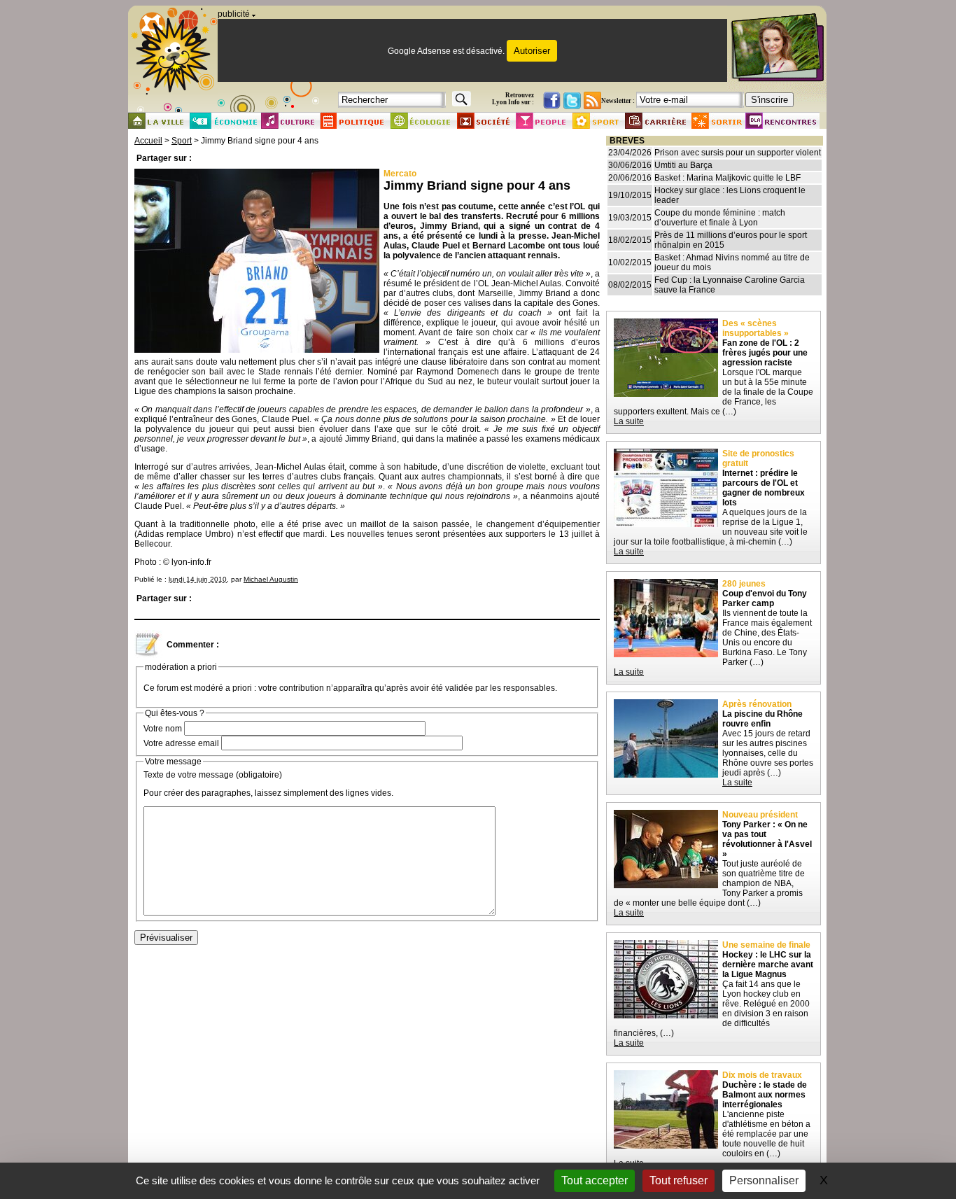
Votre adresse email (181, 743)
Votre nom (162, 729)
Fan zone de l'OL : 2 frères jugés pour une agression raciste (765, 352)
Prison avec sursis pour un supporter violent (737, 152)
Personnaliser (764, 1180)
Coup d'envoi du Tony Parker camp (764, 598)
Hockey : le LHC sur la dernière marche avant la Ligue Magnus (767, 964)
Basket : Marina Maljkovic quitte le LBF (727, 178)
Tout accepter (594, 1180)
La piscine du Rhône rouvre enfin (762, 719)
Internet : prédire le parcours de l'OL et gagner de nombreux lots (763, 487)
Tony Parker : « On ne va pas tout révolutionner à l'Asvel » (767, 839)
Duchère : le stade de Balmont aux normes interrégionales (764, 1094)
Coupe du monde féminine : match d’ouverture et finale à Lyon (719, 217)
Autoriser (532, 50)
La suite (629, 421)
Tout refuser (678, 1180)
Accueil (148, 141)
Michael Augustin (271, 579)
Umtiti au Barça (683, 165)
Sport (181, 141)
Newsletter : (618, 100)
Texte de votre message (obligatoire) (212, 775)
